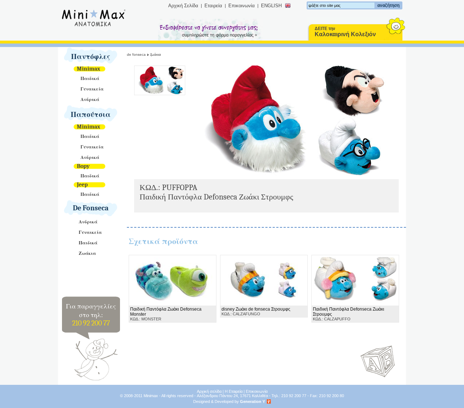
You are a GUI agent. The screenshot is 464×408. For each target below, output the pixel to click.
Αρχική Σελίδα (183, 5)
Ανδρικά (89, 99)
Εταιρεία (213, 5)
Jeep (82, 184)
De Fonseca (91, 208)
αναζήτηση (388, 5)
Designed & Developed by (229, 401)
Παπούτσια (91, 114)
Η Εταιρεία (234, 391)
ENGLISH (271, 5)
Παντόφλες (90, 56)
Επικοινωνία (241, 5)
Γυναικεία (92, 89)
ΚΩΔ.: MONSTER (166, 314)
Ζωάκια (87, 253)
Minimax (88, 69)
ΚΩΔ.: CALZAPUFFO (348, 314)
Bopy (83, 166)
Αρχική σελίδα (209, 391)
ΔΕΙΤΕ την (345, 31)
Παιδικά (89, 78)
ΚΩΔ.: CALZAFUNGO (255, 311)
